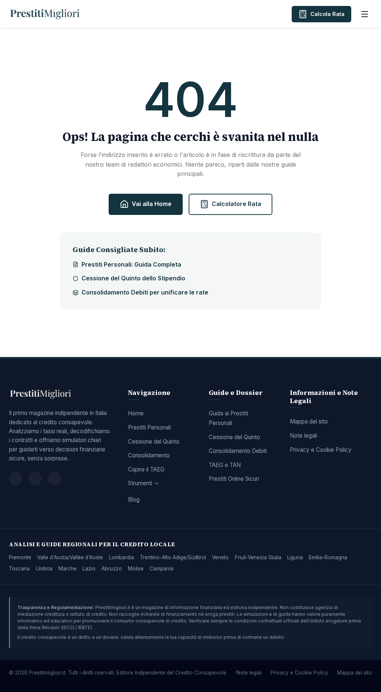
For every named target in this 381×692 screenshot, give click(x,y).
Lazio (89, 569)
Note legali (303, 435)
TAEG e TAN (225, 465)
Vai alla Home (152, 203)
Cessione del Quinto (153, 441)
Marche (67, 569)
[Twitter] (35, 478)
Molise (136, 569)
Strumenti (140, 483)
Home (136, 413)
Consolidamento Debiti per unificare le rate (144, 292)
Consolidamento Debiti (238, 450)
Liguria (295, 557)
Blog (134, 499)
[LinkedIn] (54, 478)
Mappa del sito (309, 421)
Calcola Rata (327, 14)
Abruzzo (112, 569)
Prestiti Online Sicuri (234, 478)
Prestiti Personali (149, 427)
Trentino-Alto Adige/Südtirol (173, 557)
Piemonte (20, 557)
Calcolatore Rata (236, 203)
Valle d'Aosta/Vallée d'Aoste (70, 557)
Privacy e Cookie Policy (321, 449)
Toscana (19, 569)
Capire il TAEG (146, 469)
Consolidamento (149, 455)
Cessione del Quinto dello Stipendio (133, 278)
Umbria (44, 569)
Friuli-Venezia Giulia (258, 557)
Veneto (220, 557)
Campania (161, 569)
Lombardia (121, 557)
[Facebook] (15, 478)
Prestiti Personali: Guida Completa (131, 264)
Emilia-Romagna (328, 557)
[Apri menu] (364, 14)
